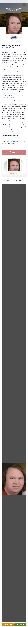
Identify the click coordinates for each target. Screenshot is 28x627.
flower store (12, 143)
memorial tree (17, 141)
